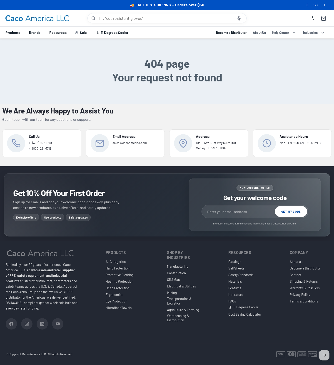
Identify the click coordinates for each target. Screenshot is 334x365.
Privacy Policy (300, 294)
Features (234, 288)
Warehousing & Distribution (178, 318)
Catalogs (234, 261)
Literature (235, 294)
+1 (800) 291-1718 (40, 148)
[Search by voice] (239, 18)
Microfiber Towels (119, 308)
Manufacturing (177, 266)
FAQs (232, 301)
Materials (235, 281)
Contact (295, 275)
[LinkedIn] (42, 324)
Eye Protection (116, 301)
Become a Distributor (305, 268)
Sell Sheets (236, 268)
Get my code (291, 211)
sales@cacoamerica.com (129, 143)
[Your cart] (324, 18)
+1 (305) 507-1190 (40, 143)
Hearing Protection (119, 281)
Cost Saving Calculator (244, 314)
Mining (172, 293)
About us (296, 261)
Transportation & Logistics (179, 301)
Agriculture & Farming (183, 310)
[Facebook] (11, 324)
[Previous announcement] (307, 5)
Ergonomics (114, 294)
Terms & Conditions (304, 301)
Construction (176, 273)
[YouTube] (57, 324)
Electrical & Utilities (181, 286)
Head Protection (118, 288)
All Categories (116, 261)
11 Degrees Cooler (245, 307)
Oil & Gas (173, 279)
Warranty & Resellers (305, 288)
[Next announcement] (324, 5)
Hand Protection (118, 268)
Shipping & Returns (304, 281)
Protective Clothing (120, 275)
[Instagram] (26, 324)
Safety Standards (240, 275)
